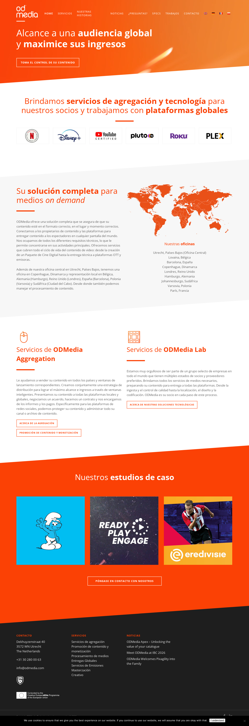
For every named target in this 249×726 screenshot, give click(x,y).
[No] (244, 721)
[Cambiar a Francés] (221, 13)
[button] (47, 62)
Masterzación (80, 670)
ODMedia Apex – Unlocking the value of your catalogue (148, 644)
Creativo (77, 675)
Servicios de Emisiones (87, 665)
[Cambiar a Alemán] (213, 13)
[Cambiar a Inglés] (205, 13)
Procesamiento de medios (90, 656)
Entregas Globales (84, 661)
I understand (217, 720)
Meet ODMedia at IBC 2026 (146, 653)
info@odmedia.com (30, 668)
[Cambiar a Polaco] (229, 13)
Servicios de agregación (87, 642)
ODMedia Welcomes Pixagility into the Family (151, 661)
